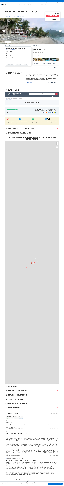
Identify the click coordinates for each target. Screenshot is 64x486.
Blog (11, 2)
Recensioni (23, 16)
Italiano (58, 2)
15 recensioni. (40, 50)
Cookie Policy (7, 484)
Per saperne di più (28, 82)
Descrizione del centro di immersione (40, 63)
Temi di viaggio (42, 4)
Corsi (25, 4)
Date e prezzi (13, 16)
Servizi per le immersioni (52, 63)
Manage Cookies (43, 483)
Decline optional (51, 483)
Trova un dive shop (53, 2)
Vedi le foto (8, 41)
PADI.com (1, 2)
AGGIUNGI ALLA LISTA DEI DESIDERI (54, 18)
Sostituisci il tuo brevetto (46, 2)
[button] (31, 263)
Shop (5, 2)
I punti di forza (7, 16)
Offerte (37, 4)
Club (8, 2)
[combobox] (52, 5)
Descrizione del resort (10, 64)
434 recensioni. (12, 49)
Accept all (59, 483)
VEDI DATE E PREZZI (53, 15)
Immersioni (21, 4)
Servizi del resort (18, 64)
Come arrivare (25, 64)
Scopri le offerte (42, 1)
